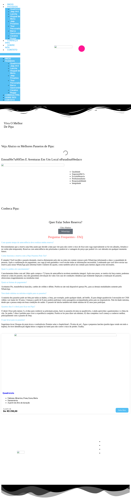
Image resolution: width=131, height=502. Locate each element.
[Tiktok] (23, 444)
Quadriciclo (15, 9)
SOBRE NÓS (10, 46)
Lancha (13, 14)
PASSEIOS (12, 7)
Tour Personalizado (17, 27)
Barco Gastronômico (17, 32)
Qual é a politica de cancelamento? (15, 269)
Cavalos (14, 36)
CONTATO (12, 50)
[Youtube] (31, 437)
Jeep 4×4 (14, 11)
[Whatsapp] (85, 55)
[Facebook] (89, 48)
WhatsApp (65, 231)
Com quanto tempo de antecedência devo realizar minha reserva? (27, 242)
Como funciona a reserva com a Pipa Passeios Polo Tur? (24, 256)
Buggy (13, 38)
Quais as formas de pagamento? (14, 282)
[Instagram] (81, 48)
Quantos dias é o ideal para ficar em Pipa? (18, 307)
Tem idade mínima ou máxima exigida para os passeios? (23, 293)
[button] (10, 54)
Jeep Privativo (14, 22)
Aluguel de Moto (15, 17)
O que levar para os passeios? (13, 320)
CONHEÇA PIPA (11, 42)
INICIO (10, 4)
